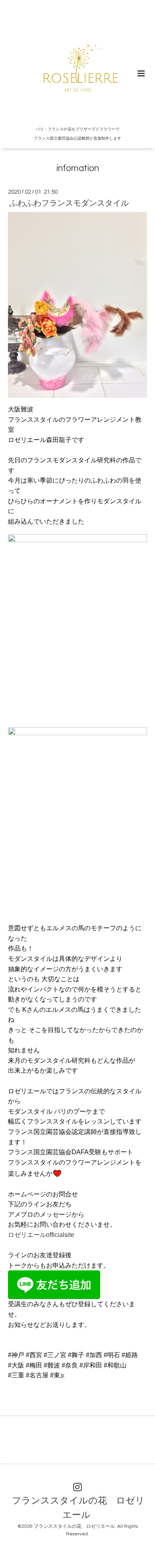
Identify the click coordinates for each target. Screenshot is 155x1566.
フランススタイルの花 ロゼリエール (78, 1508)
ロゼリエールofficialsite (41, 1234)
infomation (77, 168)
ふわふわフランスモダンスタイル (69, 203)
